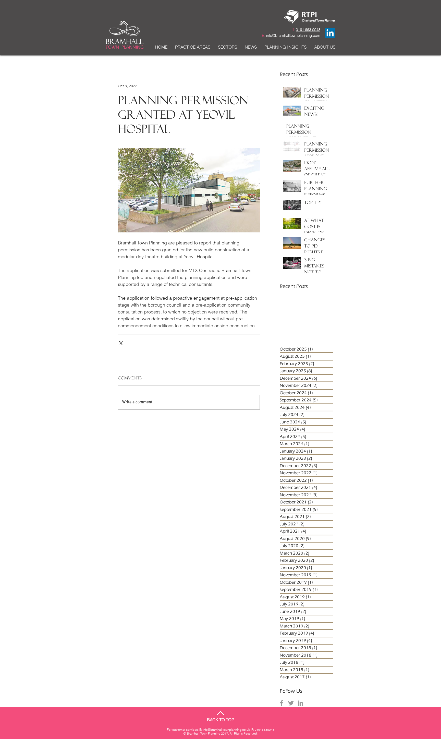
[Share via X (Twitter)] (120, 342)
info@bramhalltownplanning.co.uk (226, 729)
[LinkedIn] (330, 33)
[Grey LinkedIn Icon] (300, 703)
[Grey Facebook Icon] (281, 703)
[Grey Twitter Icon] (291, 703)
